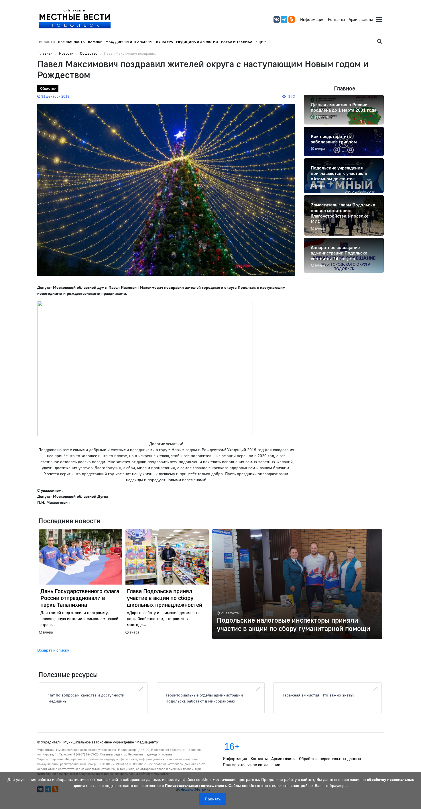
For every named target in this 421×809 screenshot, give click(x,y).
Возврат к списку (53, 650)
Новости (47, 42)
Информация (312, 19)
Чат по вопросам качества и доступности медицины (86, 697)
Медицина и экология (197, 42)
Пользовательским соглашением (195, 785)
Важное (95, 42)
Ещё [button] (259, 42)
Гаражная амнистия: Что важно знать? (318, 694)
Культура (164, 42)
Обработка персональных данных (330, 758)
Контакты (336, 19)
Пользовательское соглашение (251, 764)
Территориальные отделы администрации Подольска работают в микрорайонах (204, 697)
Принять (213, 798)
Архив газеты (361, 19)
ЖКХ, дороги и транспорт (129, 42)
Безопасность (71, 42)
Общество (48, 88)
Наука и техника (236, 42)
